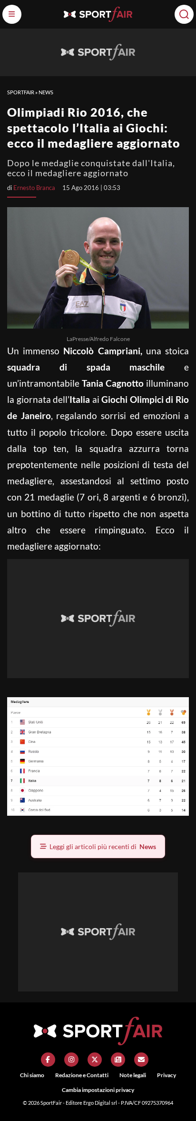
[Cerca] (184, 14)
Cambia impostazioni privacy (98, 1089)
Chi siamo (32, 1075)
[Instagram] (71, 1059)
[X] (95, 1059)
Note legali (132, 1075)
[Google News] (118, 1059)
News (46, 92)
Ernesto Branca (34, 187)
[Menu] (11, 14)
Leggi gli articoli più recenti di (102, 846)
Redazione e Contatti (81, 1075)
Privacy (166, 1075)
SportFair (20, 92)
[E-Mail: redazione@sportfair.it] (141, 1059)
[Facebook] (48, 1059)
